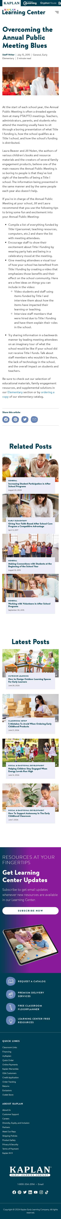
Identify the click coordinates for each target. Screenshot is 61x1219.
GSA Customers (9, 1073)
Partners (6, 1127)
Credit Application (10, 1077)
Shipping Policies (9, 1135)
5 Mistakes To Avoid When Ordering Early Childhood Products (30, 725)
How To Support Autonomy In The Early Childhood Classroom (29, 815)
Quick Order (8, 1060)
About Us (6, 1110)
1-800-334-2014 (27, 1184)
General (37, 54)
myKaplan (6, 1055)
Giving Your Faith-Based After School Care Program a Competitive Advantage (30, 525)
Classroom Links (9, 1047)
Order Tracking (9, 1081)
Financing (6, 1051)
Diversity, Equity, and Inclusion (15, 1122)
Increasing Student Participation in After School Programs (29, 485)
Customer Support (10, 1114)
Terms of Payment (10, 1148)
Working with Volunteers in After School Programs (29, 605)
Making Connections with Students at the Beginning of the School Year (30, 565)
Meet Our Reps (9, 1131)
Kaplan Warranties (10, 1068)
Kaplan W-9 (7, 1153)
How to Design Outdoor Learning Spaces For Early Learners (29, 680)
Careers (5, 1118)
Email (41, 1184)
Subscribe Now (30, 910)
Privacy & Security (10, 1144)
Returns (5, 1086)
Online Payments (10, 1064)
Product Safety (9, 1140)
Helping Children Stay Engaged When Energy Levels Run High (27, 770)
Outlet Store (7, 1094)
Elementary (15, 392)
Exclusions (7, 1090)
